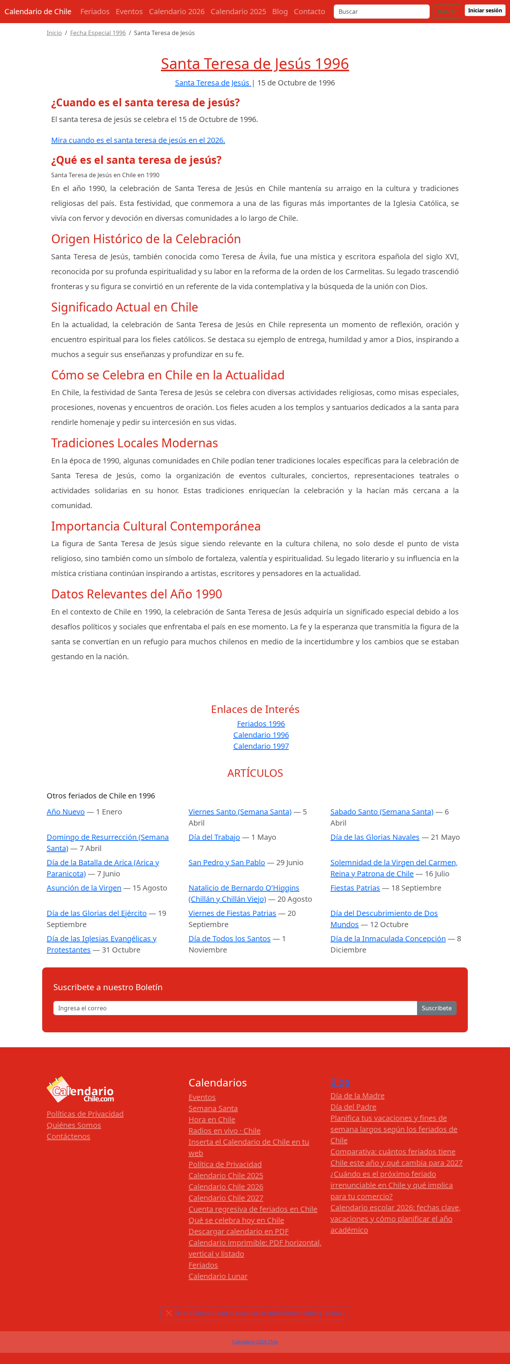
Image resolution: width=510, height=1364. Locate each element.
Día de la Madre (357, 1096)
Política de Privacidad (225, 1164)
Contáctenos (68, 1136)
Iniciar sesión (485, 10)
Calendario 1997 (261, 746)
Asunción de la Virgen (84, 888)
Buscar (447, 11)
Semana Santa (213, 1108)
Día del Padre (353, 1107)
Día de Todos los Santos (230, 938)
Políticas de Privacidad (85, 1114)
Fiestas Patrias (355, 888)
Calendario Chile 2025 (226, 1175)
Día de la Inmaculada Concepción (388, 938)
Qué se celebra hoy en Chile (236, 1220)
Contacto (309, 11)
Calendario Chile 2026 (226, 1187)
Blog (280, 11)
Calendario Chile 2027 (226, 1198)
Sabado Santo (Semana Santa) (381, 812)
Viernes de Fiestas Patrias (232, 913)
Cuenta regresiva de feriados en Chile (253, 1209)
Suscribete (437, 1008)
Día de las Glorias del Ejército (97, 913)
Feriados (95, 11)
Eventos (129, 11)
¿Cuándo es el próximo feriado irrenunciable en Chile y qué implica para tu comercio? (391, 1185)
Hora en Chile (212, 1119)
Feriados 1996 (261, 724)
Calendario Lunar (218, 1276)
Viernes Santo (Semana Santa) (240, 812)
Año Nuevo (66, 812)
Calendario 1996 (261, 735)
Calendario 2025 (238, 11)
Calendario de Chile (37, 11)
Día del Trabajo (214, 837)
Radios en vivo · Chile (225, 1131)
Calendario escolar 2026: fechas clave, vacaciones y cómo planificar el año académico (395, 1218)
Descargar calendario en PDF (239, 1231)
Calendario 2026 (177, 11)
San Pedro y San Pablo (227, 862)
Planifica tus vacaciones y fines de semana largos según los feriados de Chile (393, 1129)
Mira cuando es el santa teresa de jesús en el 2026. (138, 140)
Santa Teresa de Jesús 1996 (255, 63)
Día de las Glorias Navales (375, 837)
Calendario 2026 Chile (255, 1342)
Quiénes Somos (74, 1125)
